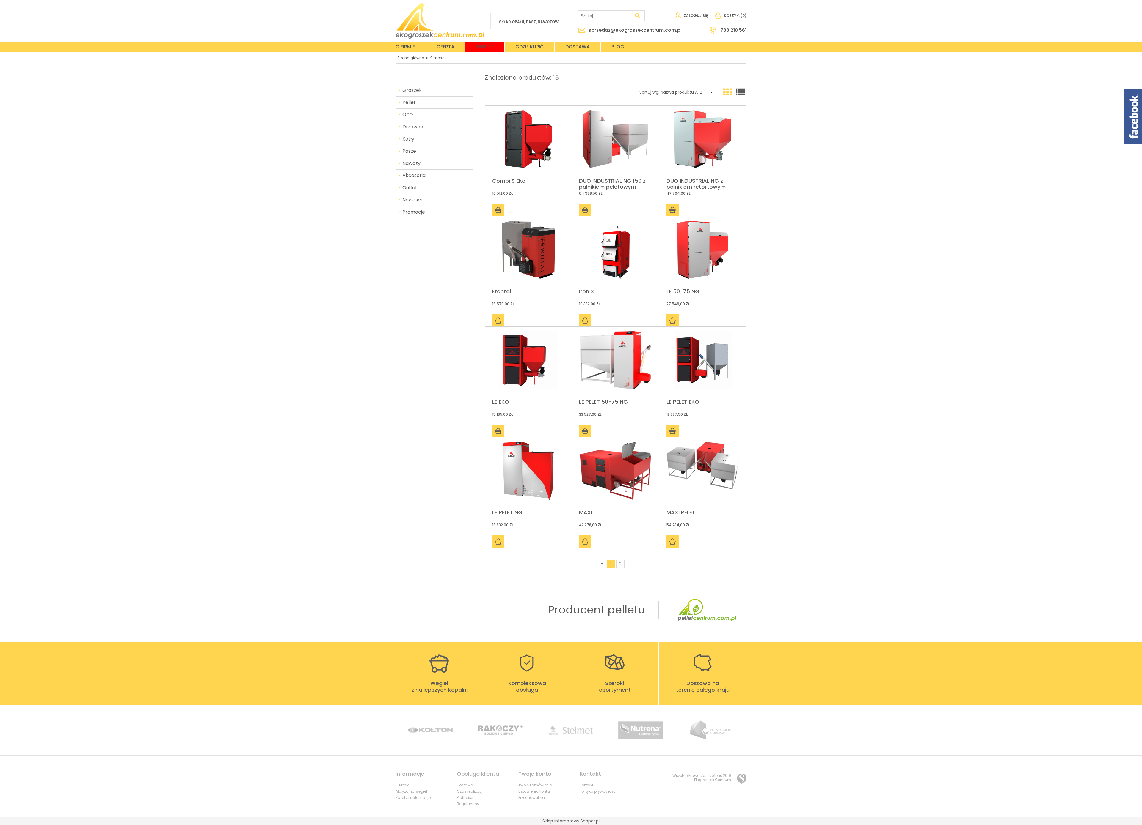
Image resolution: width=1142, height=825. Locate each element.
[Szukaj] (637, 16)
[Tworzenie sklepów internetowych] (741, 779)
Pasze (409, 151)
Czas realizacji (470, 791)
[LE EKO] (528, 363)
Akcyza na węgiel (411, 791)
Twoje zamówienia (535, 785)
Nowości (412, 200)
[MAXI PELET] (702, 474)
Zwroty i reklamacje (413, 797)
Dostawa (465, 785)
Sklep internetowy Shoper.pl (571, 821)
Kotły (408, 139)
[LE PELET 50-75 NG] (615, 363)
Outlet (409, 187)
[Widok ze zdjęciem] (727, 92)
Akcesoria (414, 175)
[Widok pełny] (740, 92)
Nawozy (411, 163)
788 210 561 (733, 30)
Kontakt (586, 785)
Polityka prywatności (598, 791)
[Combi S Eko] (528, 142)
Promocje (413, 212)
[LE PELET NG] (528, 474)
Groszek (412, 90)
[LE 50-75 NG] (702, 253)
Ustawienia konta (534, 791)
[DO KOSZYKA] (498, 210)
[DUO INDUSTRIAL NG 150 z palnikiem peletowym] (615, 142)
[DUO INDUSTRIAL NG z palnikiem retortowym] (702, 142)
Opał (408, 114)
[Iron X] (615, 253)
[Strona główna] (440, 21)
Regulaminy (468, 804)
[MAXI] (615, 474)
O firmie (402, 785)
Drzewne (412, 127)
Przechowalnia (531, 797)
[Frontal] (528, 253)
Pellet (409, 102)
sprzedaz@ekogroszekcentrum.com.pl (635, 30)
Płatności (465, 797)
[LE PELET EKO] (702, 363)
